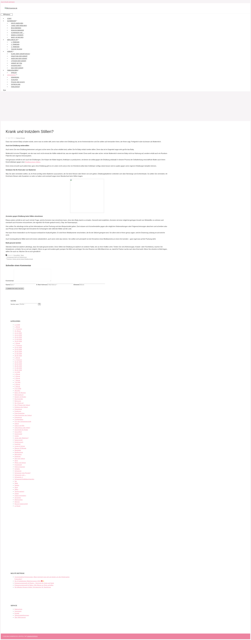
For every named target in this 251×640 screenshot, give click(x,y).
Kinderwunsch (19, 442)
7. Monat (17, 380)
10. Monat (18, 331)
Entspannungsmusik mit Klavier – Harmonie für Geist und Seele (34, 583)
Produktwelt (18, 464)
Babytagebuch (19, 395)
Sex (16, 481)
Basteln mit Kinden (20, 397)
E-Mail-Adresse (41, 284)
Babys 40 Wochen (17, 37)
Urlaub (17, 493)
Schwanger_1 (19, 477)
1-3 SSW (17, 325)
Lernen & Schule (20, 446)
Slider (16, 483)
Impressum (18, 611)
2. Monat (17, 343)
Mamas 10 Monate (17, 35)
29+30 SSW (18, 355)
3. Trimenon (15, 47)
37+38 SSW (18, 368)
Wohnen (17, 502)
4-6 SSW (17, 372)
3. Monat (17, 357)
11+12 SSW (18, 333)
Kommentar (10, 281)
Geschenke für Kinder (21, 429)
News (22, 255)
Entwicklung (15, 84)
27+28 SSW (18, 353)
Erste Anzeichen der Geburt (23, 415)
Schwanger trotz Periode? (23, 473)
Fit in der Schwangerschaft (23, 421)
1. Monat (17, 327)
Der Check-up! (12, 39)
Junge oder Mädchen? (19, 25)
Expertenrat (18, 417)
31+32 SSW (18, 362)
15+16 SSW (18, 337)
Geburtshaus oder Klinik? (22, 427)
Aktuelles (17, 390)
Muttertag (17, 456)
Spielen (14, 72)
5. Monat (17, 376)
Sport (16, 487)
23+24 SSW (18, 349)
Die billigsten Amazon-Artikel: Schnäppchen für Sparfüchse (33, 587)
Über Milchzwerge (20, 617)
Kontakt (17, 613)
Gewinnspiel (18, 434)
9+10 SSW (18, 388)
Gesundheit (11, 75)
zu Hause (17, 506)
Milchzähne (18, 454)
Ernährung (15, 77)
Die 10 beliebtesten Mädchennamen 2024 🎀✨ (29, 581)
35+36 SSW (18, 366)
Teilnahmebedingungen (22, 615)
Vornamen (18, 497)
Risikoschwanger (17, 30)
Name (8, 284)
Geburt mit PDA (16, 63)
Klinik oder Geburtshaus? (20, 54)
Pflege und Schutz (18, 82)
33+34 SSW (18, 364)
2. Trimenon (15, 44)
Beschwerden (16, 28)
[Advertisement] (125, 106)
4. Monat (17, 374)
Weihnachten (19, 499)
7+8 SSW (17, 382)
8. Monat (17, 384)
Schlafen (14, 79)
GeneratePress (32, 636)
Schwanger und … (17, 32)
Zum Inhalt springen (8, 2)
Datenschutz (18, 609)
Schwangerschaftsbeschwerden (24, 479)
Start (9, 18)
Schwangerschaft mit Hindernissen (17, 257)
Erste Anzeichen (17, 23)
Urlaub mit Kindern (20, 495)
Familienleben (12, 70)
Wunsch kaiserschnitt (21, 504)
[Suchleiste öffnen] (4, 90)
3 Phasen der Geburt (18, 61)
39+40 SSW (18, 370)
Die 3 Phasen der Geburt (22, 405)
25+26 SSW (18, 351)
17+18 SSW (18, 339)
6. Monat (17, 378)
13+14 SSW (18, 335)
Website (76, 284)
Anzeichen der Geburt (19, 58)
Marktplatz (18, 450)
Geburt (10, 51)
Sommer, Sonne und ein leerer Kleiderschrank (20, 259)
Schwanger (11, 21)
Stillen (16, 489)
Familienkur (15, 87)
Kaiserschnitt (16, 65)
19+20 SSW (18, 341)
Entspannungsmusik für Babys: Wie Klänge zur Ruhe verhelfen (34, 585)
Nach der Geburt (17, 68)
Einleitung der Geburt (19, 56)
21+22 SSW (18, 347)
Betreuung (18, 401)
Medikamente (19, 452)
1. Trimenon (15, 42)
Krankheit (17, 444)
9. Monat (17, 386)
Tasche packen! (16, 49)
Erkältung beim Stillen (32, 162)
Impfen (17, 436)
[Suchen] (39, 304)
